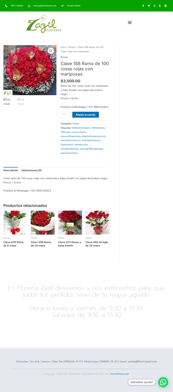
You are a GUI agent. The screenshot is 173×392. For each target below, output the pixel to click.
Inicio (63, 47)
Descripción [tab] (10, 170)
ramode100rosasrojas (91, 148)
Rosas (72, 47)
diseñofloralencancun (93, 136)
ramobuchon (81, 144)
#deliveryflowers (81, 127)
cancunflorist (79, 132)
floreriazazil (67, 144)
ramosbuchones (69, 153)
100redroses (98, 127)
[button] (130, 22)
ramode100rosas (70, 148)
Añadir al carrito (85, 114)
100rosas (65, 132)
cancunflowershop (71, 136)
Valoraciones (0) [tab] (31, 170)
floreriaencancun (91, 140)
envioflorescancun (71, 140)
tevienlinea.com (120, 374)
